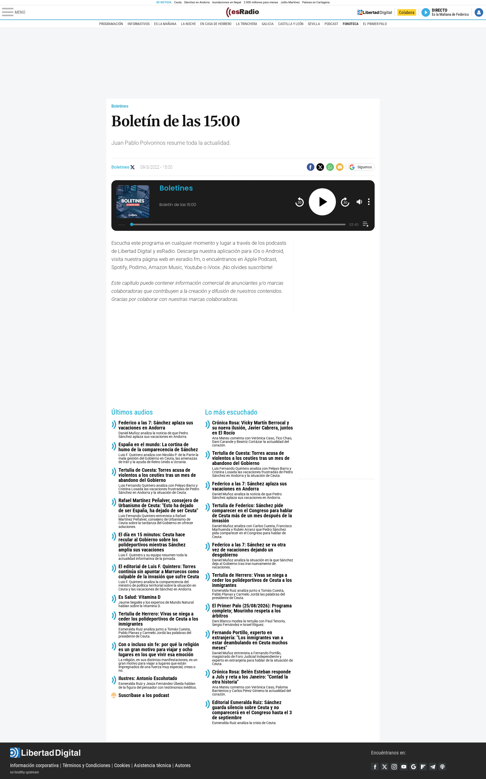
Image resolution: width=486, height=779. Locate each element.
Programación (111, 24)
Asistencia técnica (152, 765)
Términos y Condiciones (86, 765)
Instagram (394, 766)
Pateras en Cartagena (316, 2)
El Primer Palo (375, 24)
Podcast (331, 24)
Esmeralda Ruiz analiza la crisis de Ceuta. (252, 712)
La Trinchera (246, 24)
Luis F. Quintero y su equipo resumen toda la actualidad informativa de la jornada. (152, 546)
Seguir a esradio (132, 167)
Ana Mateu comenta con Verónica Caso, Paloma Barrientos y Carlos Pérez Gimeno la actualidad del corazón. (251, 682)
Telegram (432, 766)
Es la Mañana (165, 24)
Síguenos (364, 167)
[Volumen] (359, 202)
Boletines (119, 106)
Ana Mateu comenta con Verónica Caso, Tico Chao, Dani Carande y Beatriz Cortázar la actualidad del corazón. (252, 433)
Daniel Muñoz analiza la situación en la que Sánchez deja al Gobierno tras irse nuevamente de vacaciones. (252, 555)
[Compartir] (310, 167)
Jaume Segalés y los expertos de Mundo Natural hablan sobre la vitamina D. (156, 601)
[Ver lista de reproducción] (366, 224)
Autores (183, 765)
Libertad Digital (190, 753)
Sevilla (314, 24)
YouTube (404, 766)
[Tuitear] (320, 167)
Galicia (268, 24)
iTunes (442, 766)
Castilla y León (290, 24)
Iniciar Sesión (479, 12)
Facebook (375, 766)
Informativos (139, 24)
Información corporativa (34, 765)
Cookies (122, 765)
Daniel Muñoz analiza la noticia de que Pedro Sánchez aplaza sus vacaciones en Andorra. (155, 429)
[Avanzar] (345, 201)
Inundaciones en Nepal (226, 2)
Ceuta (177, 2)
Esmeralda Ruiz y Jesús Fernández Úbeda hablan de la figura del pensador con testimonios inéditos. (157, 682)
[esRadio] (242, 12)
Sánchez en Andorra (197, 2)
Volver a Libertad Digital (374, 12)
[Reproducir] (322, 201)
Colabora (406, 12)
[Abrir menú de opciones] (369, 201)
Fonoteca (350, 24)
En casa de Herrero (215, 24)
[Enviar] (330, 167)
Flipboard (423, 766)
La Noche (188, 24)
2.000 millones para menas (261, 2)
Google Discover (413, 766)
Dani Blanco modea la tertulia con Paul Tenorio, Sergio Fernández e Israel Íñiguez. (252, 615)
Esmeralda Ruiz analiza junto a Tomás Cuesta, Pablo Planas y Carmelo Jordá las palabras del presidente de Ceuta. (158, 624)
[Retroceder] (299, 201)
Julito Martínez (290, 2)
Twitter (384, 766)
